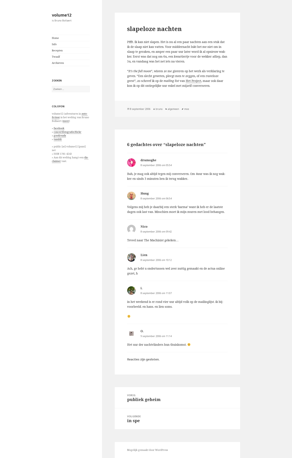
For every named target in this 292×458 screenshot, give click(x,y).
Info (54, 44)
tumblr (58, 139)
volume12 (61, 15)
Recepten (57, 50)
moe (186, 109)
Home (55, 38)
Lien (144, 255)
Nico (144, 227)
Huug (145, 193)
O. (142, 331)
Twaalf (56, 56)
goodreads (60, 135)
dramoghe (148, 160)
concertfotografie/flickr (67, 132)
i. (142, 288)
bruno (159, 109)
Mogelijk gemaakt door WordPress (147, 450)
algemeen (173, 109)
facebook (59, 128)
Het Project (193, 81)
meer (66, 121)
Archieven (58, 63)
